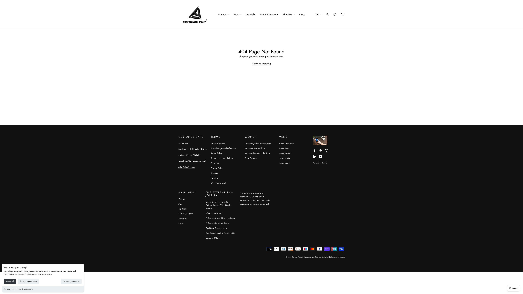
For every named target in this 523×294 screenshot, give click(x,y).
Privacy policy (9, 288)
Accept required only (28, 281)
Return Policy (216, 153)
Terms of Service (218, 143)
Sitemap (214, 172)
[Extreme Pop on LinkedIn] (314, 156)
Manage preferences (71, 281)
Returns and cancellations (222, 158)
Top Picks (250, 14)
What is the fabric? (214, 213)
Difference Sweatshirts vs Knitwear (220, 218)
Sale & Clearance (269, 14)
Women (222, 14)
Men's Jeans (284, 163)
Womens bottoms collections (257, 153)
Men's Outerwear (286, 143)
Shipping (215, 163)
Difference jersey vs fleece (217, 223)
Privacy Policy (217, 168)
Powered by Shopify (320, 163)
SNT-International (218, 182)
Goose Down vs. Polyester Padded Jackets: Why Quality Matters (218, 205)
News (302, 14)
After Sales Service (186, 166)
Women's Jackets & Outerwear (258, 143)
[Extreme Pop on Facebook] (314, 150)
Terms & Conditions (25, 288)
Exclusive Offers (212, 237)
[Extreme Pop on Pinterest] (320, 150)
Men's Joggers (285, 153)
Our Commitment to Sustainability (220, 233)
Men (236, 14)
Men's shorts (284, 158)
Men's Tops (284, 148)
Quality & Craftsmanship (216, 228)
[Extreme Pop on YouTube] (320, 156)
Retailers (214, 177)
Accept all (10, 281)
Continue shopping (261, 63)
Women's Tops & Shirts (255, 148)
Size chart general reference (223, 148)
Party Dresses (250, 158)
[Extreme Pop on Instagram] (326, 150)
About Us (287, 14)
